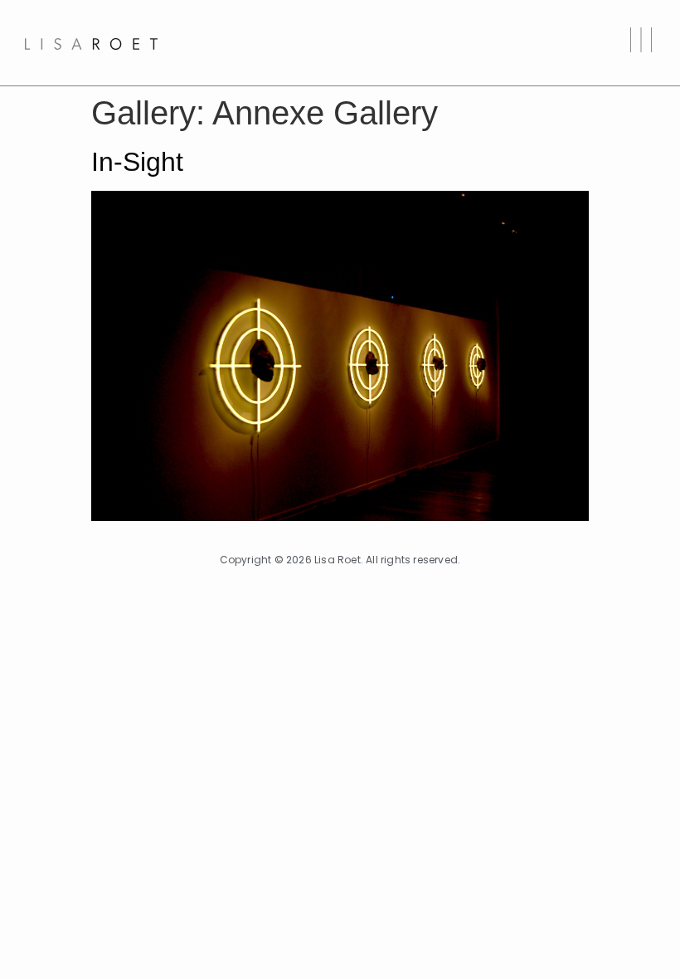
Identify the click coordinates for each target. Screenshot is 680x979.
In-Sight (137, 162)
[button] (641, 42)
